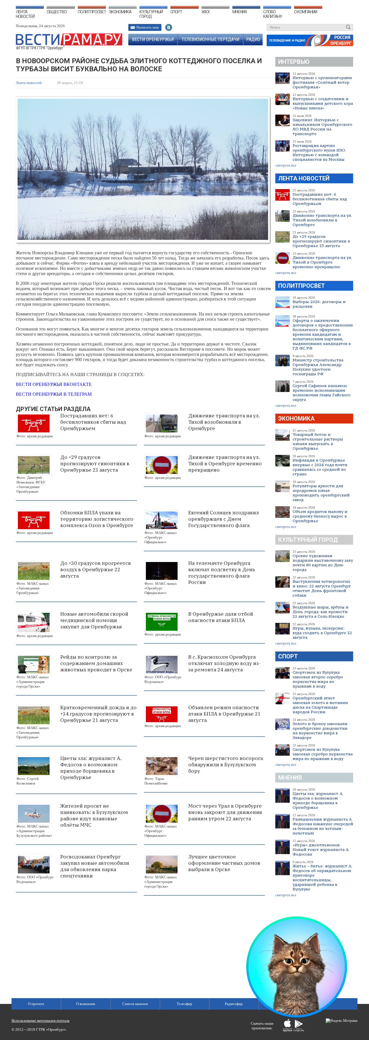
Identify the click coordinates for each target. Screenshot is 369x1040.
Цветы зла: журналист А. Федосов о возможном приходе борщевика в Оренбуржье (318, 800)
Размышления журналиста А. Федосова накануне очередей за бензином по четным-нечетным (323, 826)
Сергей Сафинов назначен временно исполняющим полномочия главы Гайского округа (322, 392)
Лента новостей (25, 14)
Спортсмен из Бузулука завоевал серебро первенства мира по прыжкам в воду (323, 754)
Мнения (239, 12)
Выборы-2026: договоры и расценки (319, 304)
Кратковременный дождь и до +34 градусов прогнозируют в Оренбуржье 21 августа (98, 713)
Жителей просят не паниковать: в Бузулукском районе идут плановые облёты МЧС (94, 815)
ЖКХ (206, 12)
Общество (57, 12)
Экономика (120, 12)
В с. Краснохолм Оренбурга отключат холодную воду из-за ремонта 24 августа (224, 663)
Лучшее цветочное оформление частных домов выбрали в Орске (224, 863)
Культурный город (151, 14)
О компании (305, 12)
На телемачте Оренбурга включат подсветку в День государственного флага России (221, 572)
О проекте (36, 1004)
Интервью (294, 61)
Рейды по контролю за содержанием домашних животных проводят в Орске (96, 663)
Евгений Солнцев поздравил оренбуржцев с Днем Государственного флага (223, 519)
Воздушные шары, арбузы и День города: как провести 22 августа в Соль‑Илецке (321, 612)
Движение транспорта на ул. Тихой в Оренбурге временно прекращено (322, 262)
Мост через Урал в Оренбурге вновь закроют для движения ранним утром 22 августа (225, 812)
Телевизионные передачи (210, 39)
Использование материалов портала (40, 1020)
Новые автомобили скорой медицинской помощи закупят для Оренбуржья (94, 620)
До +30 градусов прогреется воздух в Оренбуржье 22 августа (95, 569)
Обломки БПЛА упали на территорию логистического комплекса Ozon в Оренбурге (96, 519)
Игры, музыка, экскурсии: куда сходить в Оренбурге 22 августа (322, 633)
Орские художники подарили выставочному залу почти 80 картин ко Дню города (323, 562)
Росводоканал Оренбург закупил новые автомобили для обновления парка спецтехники (94, 866)
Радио (253, 39)
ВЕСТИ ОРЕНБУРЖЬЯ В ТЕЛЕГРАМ (54, 394)
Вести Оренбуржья (153, 39)
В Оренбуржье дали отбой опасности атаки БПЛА (220, 617)
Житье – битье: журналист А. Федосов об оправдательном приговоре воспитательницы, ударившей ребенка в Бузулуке (322, 877)
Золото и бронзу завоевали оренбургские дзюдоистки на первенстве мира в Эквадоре (320, 730)
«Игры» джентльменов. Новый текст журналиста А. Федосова (321, 849)
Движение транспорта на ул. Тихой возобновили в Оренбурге (322, 220)
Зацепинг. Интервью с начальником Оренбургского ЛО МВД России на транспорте (322, 126)
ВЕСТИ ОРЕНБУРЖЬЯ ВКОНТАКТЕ (54, 384)
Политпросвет (92, 12)
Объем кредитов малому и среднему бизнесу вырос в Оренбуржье (320, 516)
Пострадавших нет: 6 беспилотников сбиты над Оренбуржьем (320, 199)
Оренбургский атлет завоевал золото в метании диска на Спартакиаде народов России (320, 705)
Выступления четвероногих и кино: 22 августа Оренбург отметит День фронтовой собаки (322, 588)
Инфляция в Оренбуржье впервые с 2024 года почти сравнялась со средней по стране (320, 467)
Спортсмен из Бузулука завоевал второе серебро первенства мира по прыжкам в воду (318, 679)
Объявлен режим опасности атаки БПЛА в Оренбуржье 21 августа (224, 713)
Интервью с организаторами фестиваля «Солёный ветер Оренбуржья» (322, 82)
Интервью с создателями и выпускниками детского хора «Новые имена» (323, 103)
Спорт (176, 12)
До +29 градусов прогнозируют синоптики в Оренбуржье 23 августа (321, 241)
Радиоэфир (234, 1004)
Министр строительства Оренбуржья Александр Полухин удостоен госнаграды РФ (318, 367)
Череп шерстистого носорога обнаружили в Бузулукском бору (225, 764)
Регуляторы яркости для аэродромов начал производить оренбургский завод (321, 492)
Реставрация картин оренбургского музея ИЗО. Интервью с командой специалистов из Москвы (319, 152)
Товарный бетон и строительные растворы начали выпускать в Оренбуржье (318, 441)
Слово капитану (272, 14)
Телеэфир (184, 1004)
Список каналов (135, 1004)
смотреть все (285, 165)
